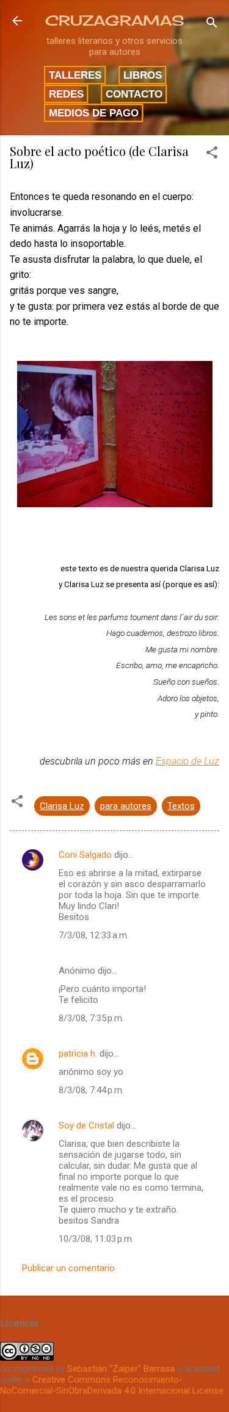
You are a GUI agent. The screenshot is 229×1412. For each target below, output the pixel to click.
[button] (212, 154)
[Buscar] (212, 24)
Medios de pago (94, 112)
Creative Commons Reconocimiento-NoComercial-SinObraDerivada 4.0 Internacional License (112, 1385)
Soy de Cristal (86, 1125)
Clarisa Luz (62, 805)
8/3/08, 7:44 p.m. (91, 1090)
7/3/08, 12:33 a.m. (94, 935)
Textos (181, 805)
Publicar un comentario (68, 1268)
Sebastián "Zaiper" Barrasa (121, 1368)
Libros (142, 75)
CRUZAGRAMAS (114, 20)
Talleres (75, 75)
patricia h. (78, 1053)
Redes (66, 93)
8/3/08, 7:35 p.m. (91, 1018)
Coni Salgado (85, 854)
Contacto (134, 93)
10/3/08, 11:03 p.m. (96, 1238)
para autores (125, 805)
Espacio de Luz (187, 761)
